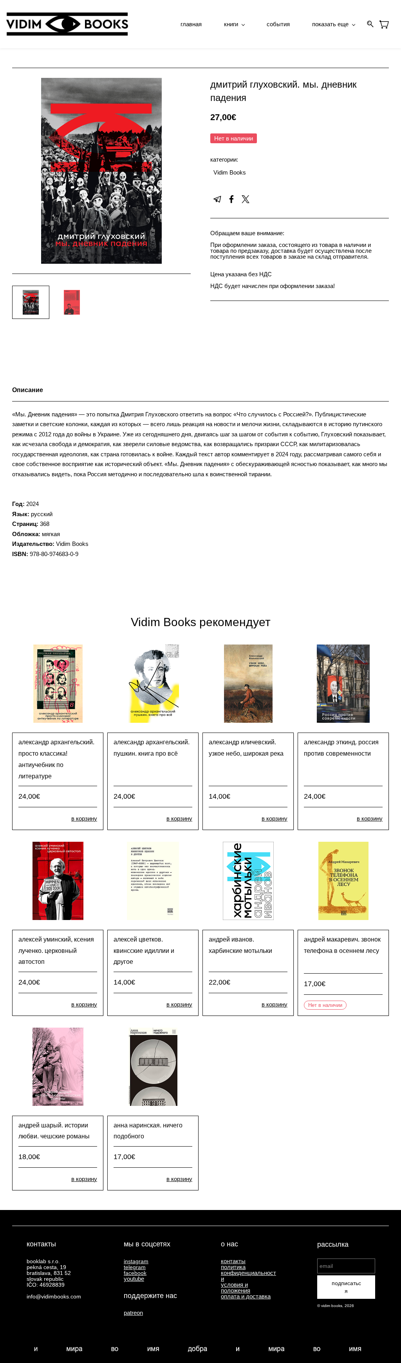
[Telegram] (217, 199)
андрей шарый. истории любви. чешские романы (54, 1131)
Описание (27, 390)
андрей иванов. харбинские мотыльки (240, 945)
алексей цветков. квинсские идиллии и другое (144, 950)
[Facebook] (231, 199)
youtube (134, 1278)
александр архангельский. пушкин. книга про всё (152, 748)
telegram (135, 1267)
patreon (133, 1312)
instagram (136, 1261)
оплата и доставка (246, 1296)
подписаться (346, 1287)
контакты (233, 1261)
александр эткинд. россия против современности (341, 748)
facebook (135, 1273)
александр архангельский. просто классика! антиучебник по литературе (56, 759)
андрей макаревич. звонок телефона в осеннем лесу (342, 945)
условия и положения (235, 1287)
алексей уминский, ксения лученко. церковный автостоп (56, 950)
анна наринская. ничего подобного (148, 1131)
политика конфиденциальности (248, 1273)
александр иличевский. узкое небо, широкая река (246, 748)
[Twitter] (245, 199)
